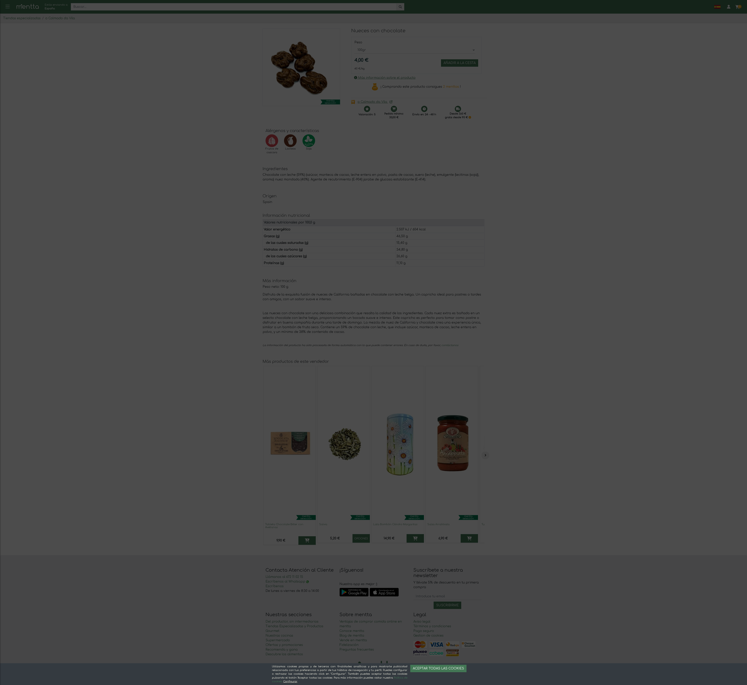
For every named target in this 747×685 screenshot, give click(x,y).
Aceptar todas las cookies (438, 668)
